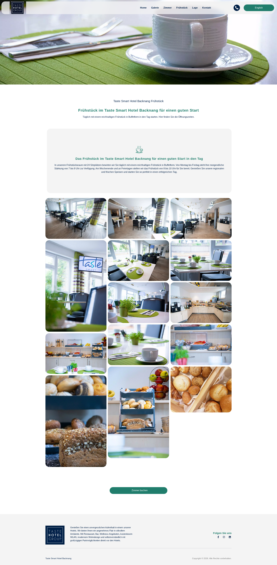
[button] (138, 194)
